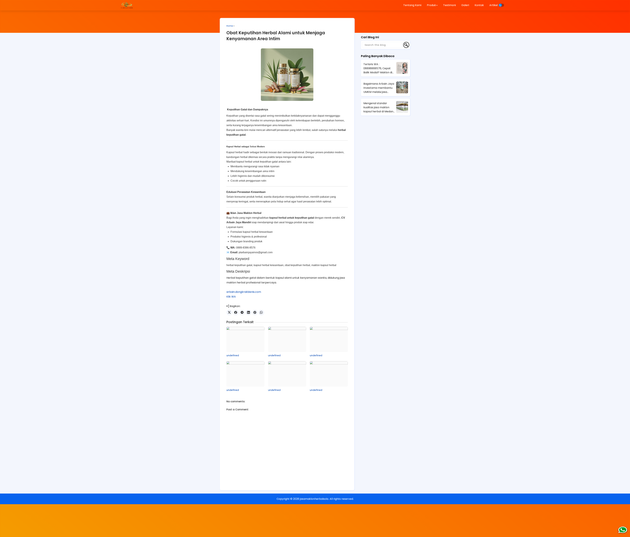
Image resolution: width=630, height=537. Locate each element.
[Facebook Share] (236, 312)
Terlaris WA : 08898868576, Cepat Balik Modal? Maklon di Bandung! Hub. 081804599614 (377, 68)
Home (229, 25)
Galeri (465, 5)
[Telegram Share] (242, 312)
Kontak (479, 5)
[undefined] (245, 339)
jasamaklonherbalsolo (314, 499)
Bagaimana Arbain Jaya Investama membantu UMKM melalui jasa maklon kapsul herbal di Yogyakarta (378, 88)
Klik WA (231, 297)
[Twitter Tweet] (229, 312)
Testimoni (449, 5)
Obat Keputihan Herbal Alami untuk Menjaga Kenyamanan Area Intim (275, 36)
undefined (232, 355)
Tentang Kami (412, 5)
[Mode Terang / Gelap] (501, 5)
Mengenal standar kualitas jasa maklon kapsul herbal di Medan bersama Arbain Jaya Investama (378, 107)
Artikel (493, 5)
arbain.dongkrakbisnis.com (243, 292)
